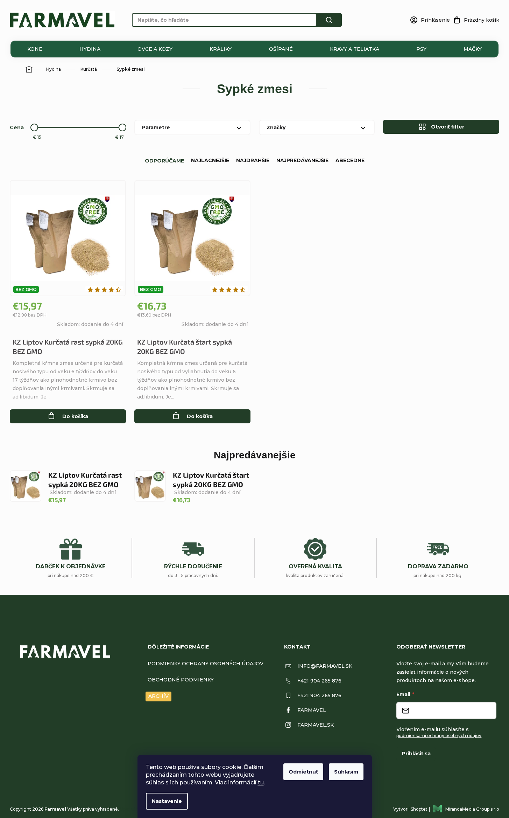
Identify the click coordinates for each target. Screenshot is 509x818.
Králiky (221, 49)
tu (261, 782)
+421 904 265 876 (319, 681)
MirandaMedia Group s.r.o (472, 809)
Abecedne (350, 160)
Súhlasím (346, 772)
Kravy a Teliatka (354, 49)
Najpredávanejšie (302, 160)
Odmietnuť (303, 772)
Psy (421, 49)
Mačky (473, 49)
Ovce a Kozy (154, 49)
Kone (34, 49)
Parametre (156, 127)
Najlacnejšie (210, 160)
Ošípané (281, 49)
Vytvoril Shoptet (410, 809)
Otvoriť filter (447, 127)
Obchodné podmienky (181, 680)
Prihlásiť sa (416, 753)
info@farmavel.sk (324, 666)
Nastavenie (167, 801)
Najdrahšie (252, 160)
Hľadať (329, 20)
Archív (158, 696)
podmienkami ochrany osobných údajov (438, 735)
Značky (276, 127)
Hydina (89, 49)
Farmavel (311, 710)
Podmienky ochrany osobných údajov (205, 663)
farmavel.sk (315, 725)
